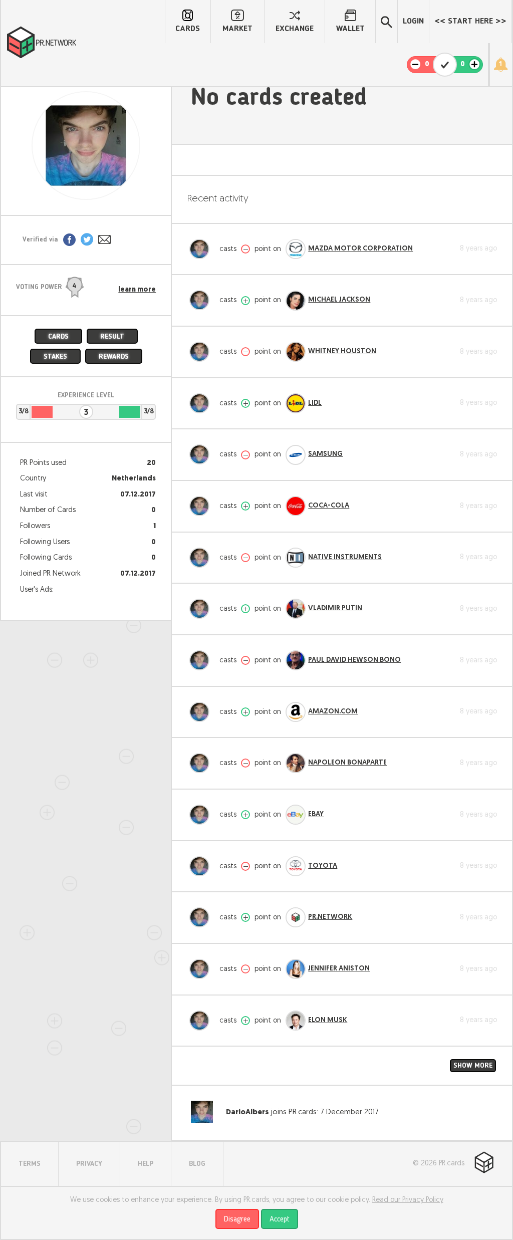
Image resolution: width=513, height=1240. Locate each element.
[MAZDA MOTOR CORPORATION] (295, 249)
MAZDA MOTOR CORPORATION (360, 249)
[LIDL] (295, 403)
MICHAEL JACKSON (339, 300)
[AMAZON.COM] (295, 712)
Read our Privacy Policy (407, 1200)
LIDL (315, 403)
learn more (137, 290)
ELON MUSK (327, 1020)
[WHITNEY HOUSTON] (295, 352)
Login (413, 22)
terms (30, 1163)
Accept (280, 1219)
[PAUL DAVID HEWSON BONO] (295, 660)
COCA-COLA (328, 506)
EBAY (316, 814)
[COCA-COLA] (295, 506)
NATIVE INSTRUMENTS (345, 557)
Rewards (114, 356)
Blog (197, 1163)
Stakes (55, 356)
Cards (58, 336)
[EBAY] (295, 815)
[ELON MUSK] (295, 1021)
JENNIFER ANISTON (339, 968)
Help (145, 1163)
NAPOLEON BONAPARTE (347, 763)
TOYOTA (322, 866)
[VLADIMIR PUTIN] (295, 609)
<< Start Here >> (470, 22)
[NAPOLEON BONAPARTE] (295, 763)
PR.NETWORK (330, 917)
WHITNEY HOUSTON (342, 351)
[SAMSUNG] (295, 455)
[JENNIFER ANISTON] (295, 969)
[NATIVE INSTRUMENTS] (295, 558)
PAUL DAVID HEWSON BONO (354, 660)
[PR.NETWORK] (295, 917)
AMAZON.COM (333, 711)
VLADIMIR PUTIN (335, 608)
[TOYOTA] (295, 866)
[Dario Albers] (201, 249)
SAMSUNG (325, 454)
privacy (89, 1163)
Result (112, 336)
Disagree (237, 1219)
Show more (472, 1065)
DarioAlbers (247, 1112)
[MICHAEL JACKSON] (295, 301)
